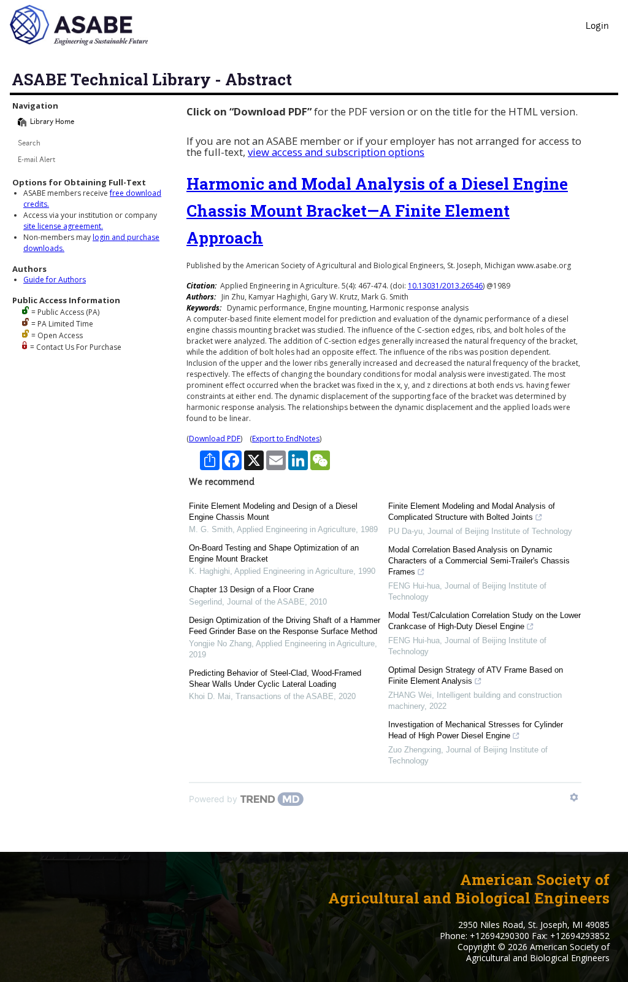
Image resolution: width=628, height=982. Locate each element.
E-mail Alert (36, 160)
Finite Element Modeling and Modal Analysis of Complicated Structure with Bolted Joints (471, 511)
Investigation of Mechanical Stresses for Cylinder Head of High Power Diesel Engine (475, 730)
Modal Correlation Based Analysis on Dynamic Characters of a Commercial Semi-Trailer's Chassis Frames (479, 560)
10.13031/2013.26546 (445, 285)
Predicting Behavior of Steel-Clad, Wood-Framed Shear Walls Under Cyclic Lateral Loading (275, 678)
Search (29, 144)
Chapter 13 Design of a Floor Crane (251, 589)
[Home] (22, 122)
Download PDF (214, 438)
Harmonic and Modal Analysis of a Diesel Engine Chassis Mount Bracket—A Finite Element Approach (377, 210)
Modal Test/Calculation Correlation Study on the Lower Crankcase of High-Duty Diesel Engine (484, 621)
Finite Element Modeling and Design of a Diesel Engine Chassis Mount (273, 511)
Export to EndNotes (286, 438)
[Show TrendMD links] (574, 797)
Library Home (52, 122)
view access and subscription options (336, 152)
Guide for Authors (54, 279)
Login (597, 26)
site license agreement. (63, 226)
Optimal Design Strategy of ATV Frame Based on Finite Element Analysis (475, 675)
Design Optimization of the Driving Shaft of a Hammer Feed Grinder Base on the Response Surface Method (284, 626)
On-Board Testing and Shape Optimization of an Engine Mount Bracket (274, 553)
